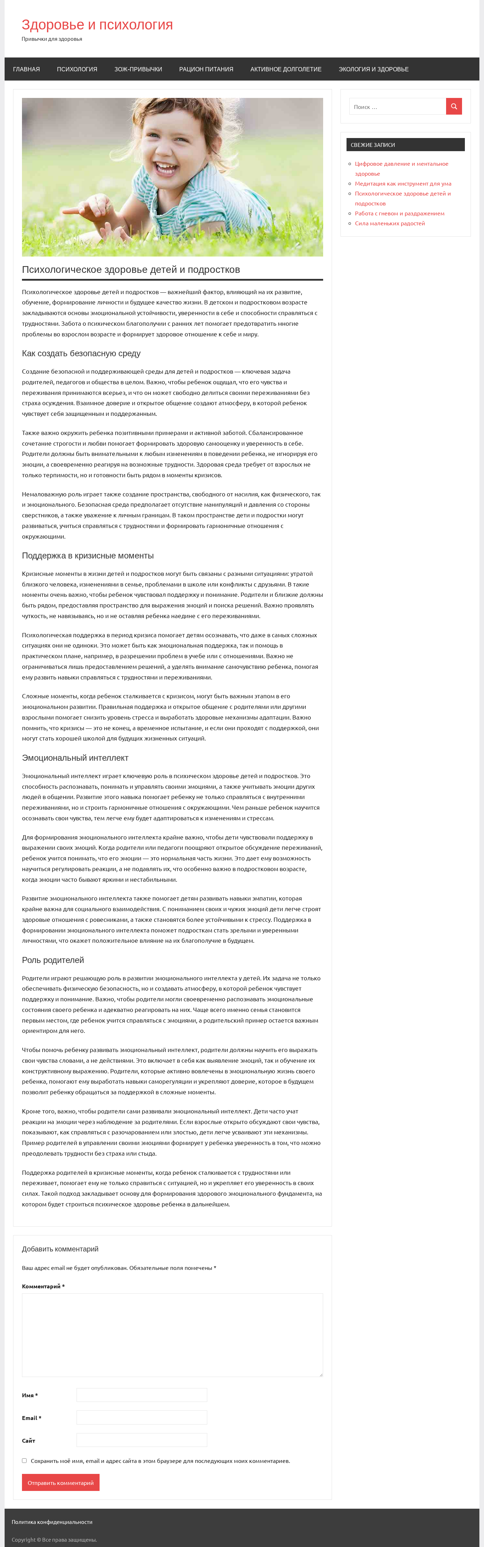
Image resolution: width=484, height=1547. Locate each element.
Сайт (28, 1440)
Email (31, 1417)
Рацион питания (206, 69)
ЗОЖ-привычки (138, 69)
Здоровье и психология (97, 24)
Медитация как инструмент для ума (403, 183)
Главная (26, 69)
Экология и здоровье (374, 69)
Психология (77, 69)
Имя (30, 1395)
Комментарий (43, 1286)
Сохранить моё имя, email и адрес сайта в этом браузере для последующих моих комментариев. (160, 1460)
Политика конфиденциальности (52, 1521)
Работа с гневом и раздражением (400, 212)
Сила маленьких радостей (390, 222)
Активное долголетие (286, 69)
